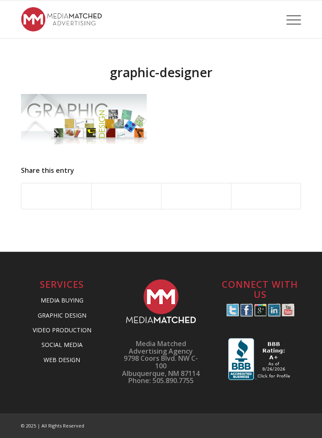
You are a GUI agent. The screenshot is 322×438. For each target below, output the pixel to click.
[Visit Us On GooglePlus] (260, 314)
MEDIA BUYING (62, 300)
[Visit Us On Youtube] (288, 314)
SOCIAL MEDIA (62, 345)
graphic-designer (161, 72)
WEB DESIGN (62, 360)
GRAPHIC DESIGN (62, 315)
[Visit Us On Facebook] (246, 314)
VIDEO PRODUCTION (62, 330)
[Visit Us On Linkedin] (274, 314)
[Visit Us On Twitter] (232, 314)
